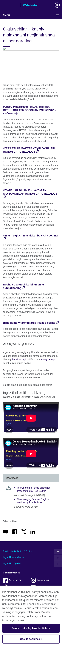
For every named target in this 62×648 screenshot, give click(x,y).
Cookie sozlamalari (31, 639)
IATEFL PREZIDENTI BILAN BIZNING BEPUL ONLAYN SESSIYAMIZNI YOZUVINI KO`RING (30, 110)
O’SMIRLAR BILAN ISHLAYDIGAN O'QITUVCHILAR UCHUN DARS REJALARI (30, 192)
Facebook (17, 359)
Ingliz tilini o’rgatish (12, 563)
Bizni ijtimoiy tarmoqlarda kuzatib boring (29, 322)
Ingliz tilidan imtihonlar (13, 557)
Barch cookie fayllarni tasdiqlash (31, 628)
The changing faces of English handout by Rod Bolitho (33, 501)
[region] (31, 617)
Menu (6, 15)
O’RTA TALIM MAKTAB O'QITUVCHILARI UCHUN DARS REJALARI (29, 150)
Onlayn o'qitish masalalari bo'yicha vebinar (30, 235)
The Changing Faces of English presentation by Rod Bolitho (33, 489)
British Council (10, 5)
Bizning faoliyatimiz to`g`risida (17, 551)
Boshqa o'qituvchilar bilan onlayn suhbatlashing (24, 286)
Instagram (46, 359)
